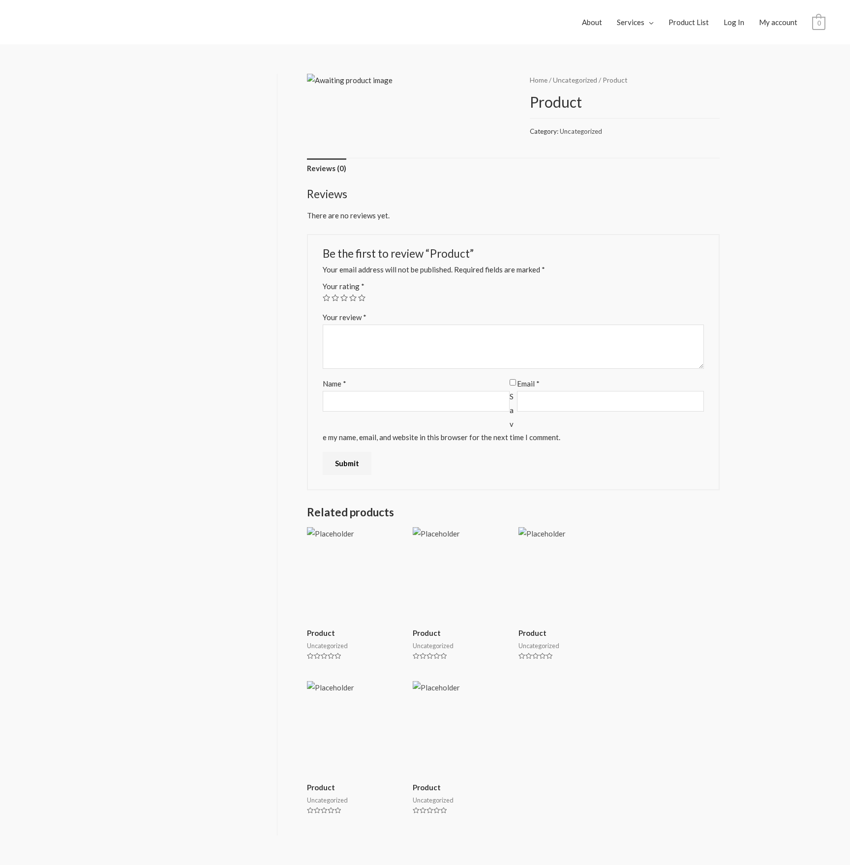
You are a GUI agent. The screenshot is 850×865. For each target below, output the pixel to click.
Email (528, 383)
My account (778, 22)
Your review (344, 317)
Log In (734, 22)
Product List (688, 22)
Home (538, 80)
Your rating (343, 286)
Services (630, 22)
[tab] (326, 168)
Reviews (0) (326, 168)
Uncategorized (575, 80)
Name (334, 383)
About (592, 22)
